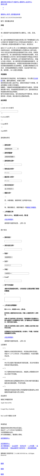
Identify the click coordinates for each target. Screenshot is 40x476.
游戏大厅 (10, 2)
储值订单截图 (31, 207)
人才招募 (31, 446)
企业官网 (15, 446)
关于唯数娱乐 (5, 446)
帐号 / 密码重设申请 (13, 14)
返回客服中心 (5, 438)
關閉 (2, 463)
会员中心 (29, 2)
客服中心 (23, 2)
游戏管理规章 (32, 448)
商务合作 (23, 446)
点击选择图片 (8, 219)
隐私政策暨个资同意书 (17, 448)
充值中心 (16, 2)
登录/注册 (4, 4)
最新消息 (4, 2)
